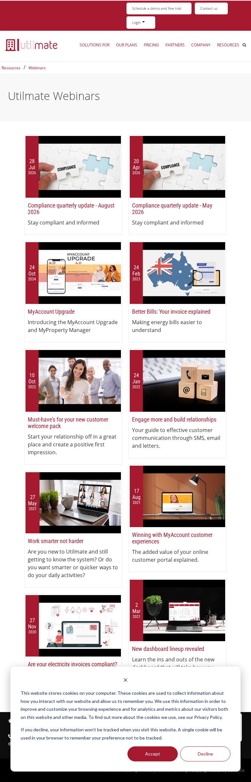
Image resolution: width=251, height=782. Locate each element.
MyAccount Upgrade (51, 311)
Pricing (151, 45)
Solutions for (94, 45)
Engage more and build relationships (174, 419)
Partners (175, 45)
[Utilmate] (31, 44)
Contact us (208, 8)
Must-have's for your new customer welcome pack (68, 422)
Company (200, 45)
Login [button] (137, 22)
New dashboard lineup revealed (168, 648)
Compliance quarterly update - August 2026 (71, 208)
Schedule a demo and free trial (156, 8)
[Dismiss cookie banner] (125, 681)
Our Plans (126, 45)
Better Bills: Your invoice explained (171, 311)
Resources (228, 45)
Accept (152, 754)
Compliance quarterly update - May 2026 (172, 208)
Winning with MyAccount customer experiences (172, 538)
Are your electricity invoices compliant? (72, 664)
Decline (205, 754)
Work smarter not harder (55, 541)
